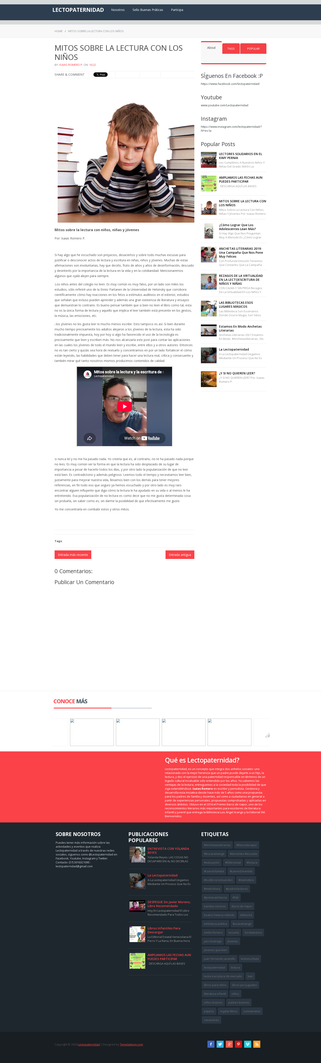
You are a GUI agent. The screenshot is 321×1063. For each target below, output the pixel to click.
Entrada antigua (180, 555)
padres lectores (238, 1002)
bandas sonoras (215, 906)
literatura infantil (215, 994)
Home (59, 31)
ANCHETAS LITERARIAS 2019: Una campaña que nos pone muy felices (241, 252)
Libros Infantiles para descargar (164, 930)
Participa (177, 10)
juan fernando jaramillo (219, 959)
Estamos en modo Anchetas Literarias (240, 328)
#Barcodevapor (246, 845)
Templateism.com (131, 1044)
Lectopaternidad (78, 9)
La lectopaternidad (234, 349)
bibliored (246, 915)
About (211, 47)
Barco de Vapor (242, 906)
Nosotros (118, 10)
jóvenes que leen (215, 950)
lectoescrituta (250, 959)
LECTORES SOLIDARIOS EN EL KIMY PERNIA (240, 156)
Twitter (220, 1044)
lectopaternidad (214, 967)
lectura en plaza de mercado (223, 976)
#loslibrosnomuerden (218, 880)
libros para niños (215, 985)
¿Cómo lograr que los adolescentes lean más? (237, 227)
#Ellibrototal (233, 862)
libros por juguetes (244, 985)
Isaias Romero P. (71, 65)
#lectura (252, 862)
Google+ (229, 1044)
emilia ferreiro (213, 932)
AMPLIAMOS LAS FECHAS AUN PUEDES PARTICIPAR (240, 179)
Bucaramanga (242, 924)
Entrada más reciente (73, 555)
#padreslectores (237, 889)
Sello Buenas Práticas (148, 10)
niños (235, 994)
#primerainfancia (215, 897)
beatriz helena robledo (219, 915)
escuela (233, 932)
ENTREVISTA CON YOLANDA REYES (168, 851)
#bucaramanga (214, 854)
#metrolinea (212, 889)
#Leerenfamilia (214, 871)
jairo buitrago (213, 941)
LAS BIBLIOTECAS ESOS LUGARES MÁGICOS (236, 304)
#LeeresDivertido (241, 871)
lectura (235, 967)
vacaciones (211, 1020)
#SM (235, 897)
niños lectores (213, 1002)
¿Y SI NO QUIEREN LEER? (237, 373)
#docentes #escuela (243, 854)
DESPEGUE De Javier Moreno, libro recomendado (169, 904)
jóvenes (232, 941)
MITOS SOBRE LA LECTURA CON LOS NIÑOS (242, 203)
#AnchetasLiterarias (217, 845)
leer (250, 976)
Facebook (210, 1044)
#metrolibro (246, 880)
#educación (211, 862)
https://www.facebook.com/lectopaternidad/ (230, 84)
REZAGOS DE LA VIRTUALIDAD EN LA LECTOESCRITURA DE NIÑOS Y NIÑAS (241, 280)
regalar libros (229, 1011)
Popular (253, 49)
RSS (256, 1044)
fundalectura (253, 932)
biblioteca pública (215, 924)
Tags (231, 49)
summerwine (252, 1011)
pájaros (209, 1011)
